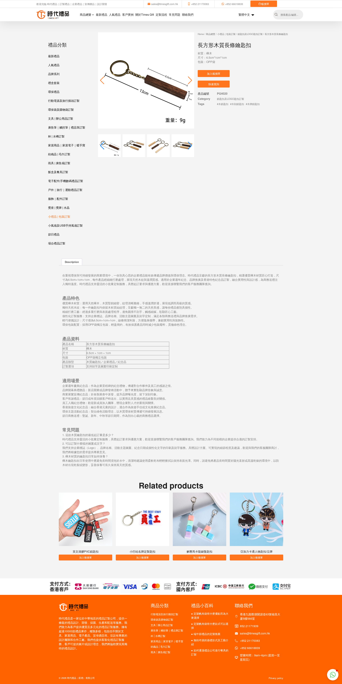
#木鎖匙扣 (222, 104)
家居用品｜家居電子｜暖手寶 (66, 145)
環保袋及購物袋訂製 (61, 109)
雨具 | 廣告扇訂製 (59, 163)
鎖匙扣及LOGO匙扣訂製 (250, 34)
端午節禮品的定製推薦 (207, 634)
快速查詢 (213, 84)
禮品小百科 (202, 605)
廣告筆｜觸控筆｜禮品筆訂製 (66, 127)
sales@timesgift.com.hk (164, 4)
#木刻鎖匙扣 (237, 104)
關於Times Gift (144, 14)
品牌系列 (53, 74)
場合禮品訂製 (56, 243)
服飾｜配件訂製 (58, 199)
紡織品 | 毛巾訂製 (59, 154)
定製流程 (161, 14)
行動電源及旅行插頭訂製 (63, 101)
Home (201, 34)
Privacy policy (276, 678)
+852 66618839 (234, 4)
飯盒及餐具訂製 (58, 172)
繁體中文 (244, 14)
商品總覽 (85, 14)
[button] (190, 80)
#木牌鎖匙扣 (253, 104)
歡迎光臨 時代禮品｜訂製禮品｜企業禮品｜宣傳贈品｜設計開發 (72, 4)
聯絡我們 (187, 14)
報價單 (265, 4)
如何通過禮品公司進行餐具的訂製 (209, 652)
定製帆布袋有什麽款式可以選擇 (209, 626)
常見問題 (174, 14)
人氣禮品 (114, 14)
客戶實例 (128, 14)
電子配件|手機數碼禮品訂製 (65, 181)
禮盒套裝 (53, 83)
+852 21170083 (200, 4)
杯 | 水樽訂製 (56, 136)
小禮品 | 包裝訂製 (59, 216)
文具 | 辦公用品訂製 (60, 118)
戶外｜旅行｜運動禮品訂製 (65, 190)
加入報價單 (213, 73)
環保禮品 (53, 92)
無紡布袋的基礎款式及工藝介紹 (209, 642)
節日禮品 (53, 234)
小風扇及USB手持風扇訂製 (65, 225)
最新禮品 (101, 14)
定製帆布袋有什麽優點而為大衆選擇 (209, 615)
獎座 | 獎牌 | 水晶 (58, 208)
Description (72, 262)
